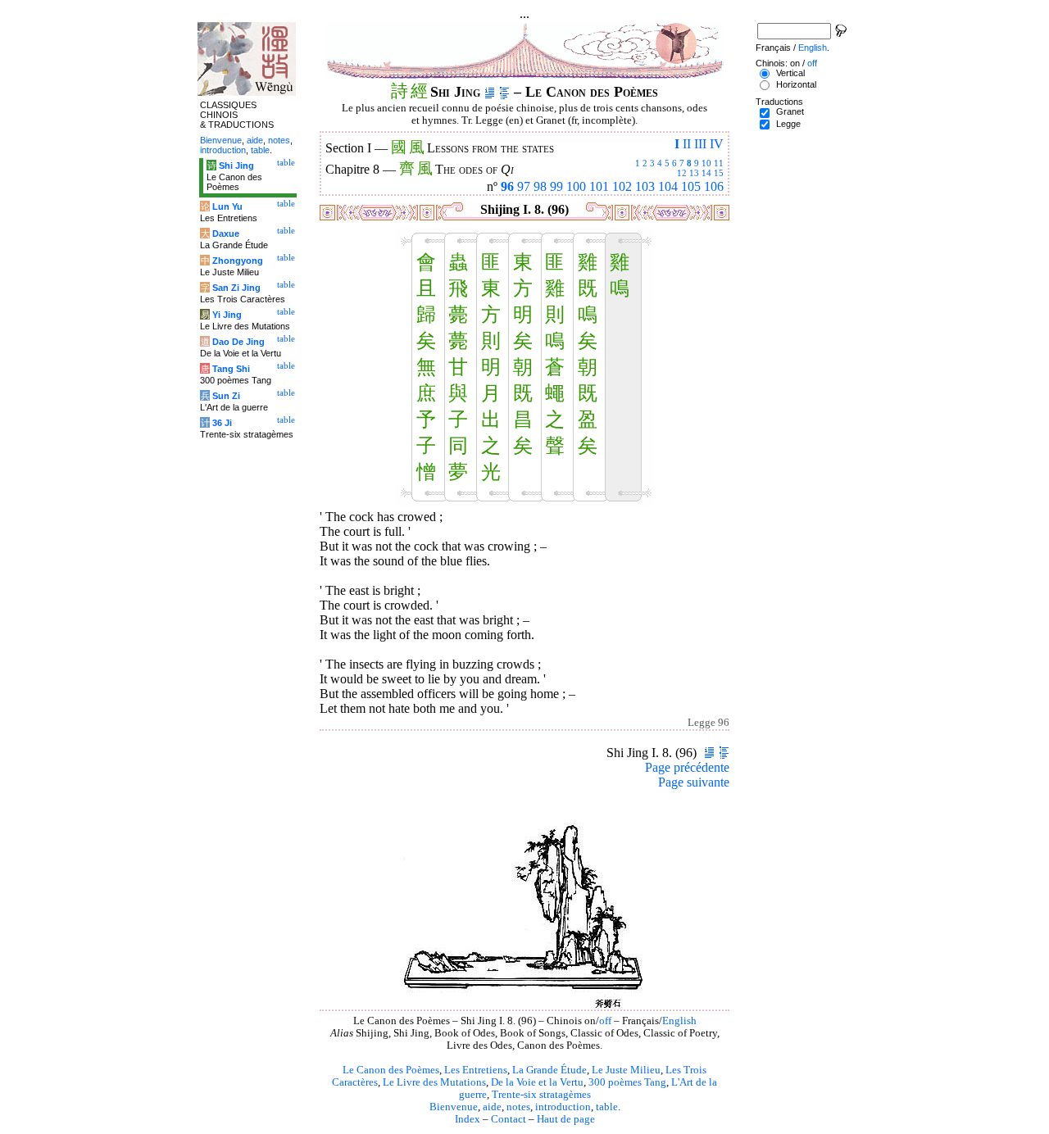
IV (717, 144)
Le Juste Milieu (626, 1070)
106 (714, 186)
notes (518, 1107)
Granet (790, 111)
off (605, 1021)
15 (719, 173)
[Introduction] (489, 92)
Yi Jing (227, 315)
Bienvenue (453, 1107)
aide (492, 1107)
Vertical (790, 73)
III (700, 144)
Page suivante (693, 782)
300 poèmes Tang (627, 1082)
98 (540, 186)
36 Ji (222, 423)
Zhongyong (237, 260)
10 (706, 163)
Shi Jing (236, 165)
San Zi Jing (236, 288)
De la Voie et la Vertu (537, 1082)
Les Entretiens (475, 1070)
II (687, 144)
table (607, 1107)
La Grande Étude (549, 1070)
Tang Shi (231, 369)
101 (599, 186)
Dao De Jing (238, 342)
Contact (508, 1119)
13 (694, 173)
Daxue (225, 233)
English (679, 1021)
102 (622, 186)
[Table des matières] (504, 92)
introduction (563, 1107)
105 (691, 186)
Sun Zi (226, 396)
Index (467, 1119)
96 (507, 186)
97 (523, 186)
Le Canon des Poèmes (391, 1070)
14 (706, 173)
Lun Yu (227, 206)
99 (556, 186)
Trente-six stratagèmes (541, 1094)
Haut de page (566, 1119)
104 (668, 186)
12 (682, 173)
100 (576, 186)
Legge (788, 124)
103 (645, 186)
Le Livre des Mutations (434, 1082)
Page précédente (687, 767)
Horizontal (796, 84)
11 (719, 163)
